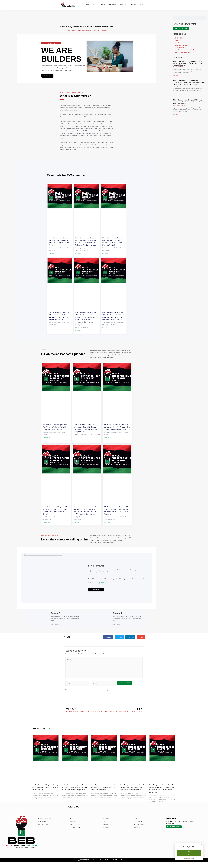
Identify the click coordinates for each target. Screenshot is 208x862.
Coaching (105, 827)
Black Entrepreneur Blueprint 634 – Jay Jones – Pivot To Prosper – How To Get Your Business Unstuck (117, 427)
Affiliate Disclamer (44, 818)
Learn (93, 5)
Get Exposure (106, 818)
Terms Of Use (43, 824)
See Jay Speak (139, 824)
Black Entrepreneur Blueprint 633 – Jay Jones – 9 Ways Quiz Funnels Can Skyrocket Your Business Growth (132, 787)
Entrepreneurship (83, 30)
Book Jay (123, 5)
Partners (73, 821)
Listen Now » (52, 253)
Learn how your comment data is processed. (101, 690)
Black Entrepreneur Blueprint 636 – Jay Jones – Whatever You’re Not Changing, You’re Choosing (55, 427)
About (87, 5)
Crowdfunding (75, 827)
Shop (141, 5)
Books (136, 818)
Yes (189, 851)
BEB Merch (138, 821)
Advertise (137, 827)
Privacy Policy (43, 821)
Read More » (175, 75)
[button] (108, 637)
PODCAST (92, 30)
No (189, 854)
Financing (133, 5)
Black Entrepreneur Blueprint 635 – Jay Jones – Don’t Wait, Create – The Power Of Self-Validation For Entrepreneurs (188, 82)
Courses (105, 824)
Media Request (75, 824)
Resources (112, 5)
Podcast (102, 5)
